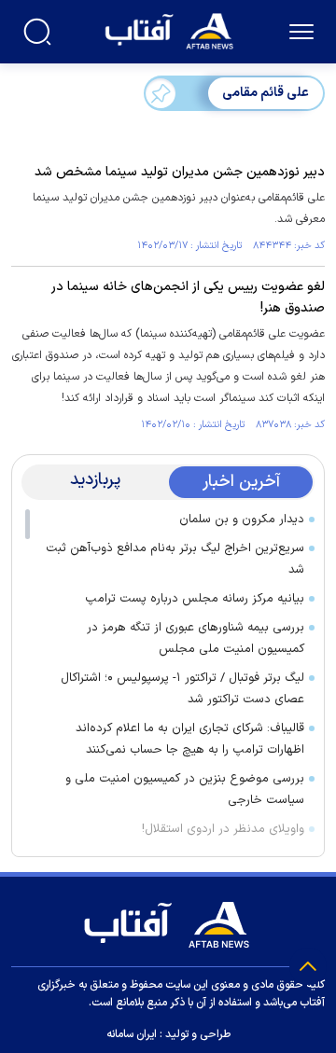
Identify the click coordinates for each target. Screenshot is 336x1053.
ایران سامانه (131, 1034)
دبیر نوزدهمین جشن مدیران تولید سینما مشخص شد (180, 172)
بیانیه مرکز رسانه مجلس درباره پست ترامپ (194, 598)
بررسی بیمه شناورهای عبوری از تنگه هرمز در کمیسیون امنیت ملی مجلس (195, 638)
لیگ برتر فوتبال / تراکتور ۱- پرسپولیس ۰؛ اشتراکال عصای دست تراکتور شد (182, 689)
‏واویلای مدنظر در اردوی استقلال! (223, 829)
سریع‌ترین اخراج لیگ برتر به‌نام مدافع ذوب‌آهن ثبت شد (175, 559)
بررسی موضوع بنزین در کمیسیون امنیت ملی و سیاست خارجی (184, 789)
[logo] (171, 29)
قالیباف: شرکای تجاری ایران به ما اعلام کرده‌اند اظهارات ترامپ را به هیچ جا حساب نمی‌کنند (190, 739)
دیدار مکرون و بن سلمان (241, 519)
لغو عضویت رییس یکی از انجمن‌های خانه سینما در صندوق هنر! (188, 297)
